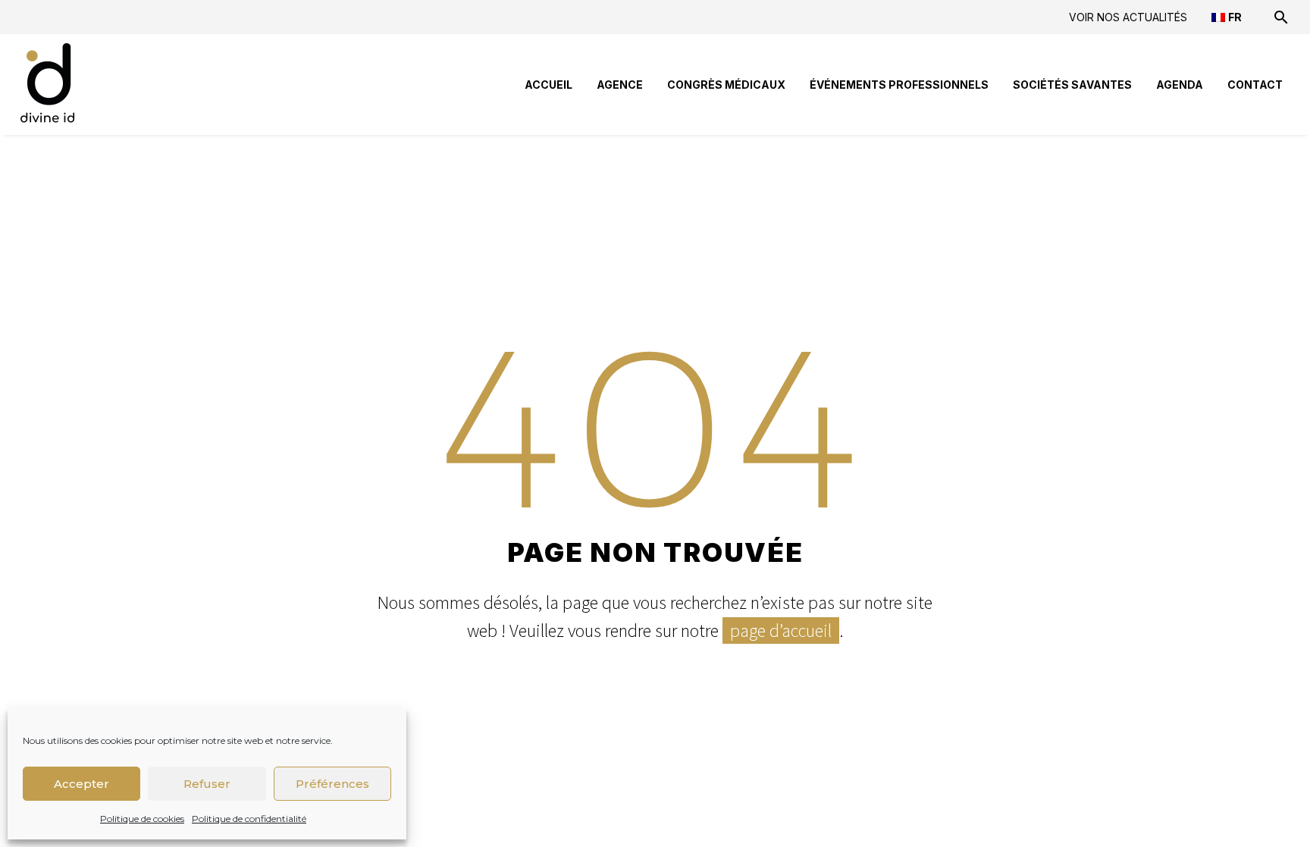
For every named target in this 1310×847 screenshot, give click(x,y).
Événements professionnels (899, 84)
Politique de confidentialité (249, 818)
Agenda (1179, 84)
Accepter (81, 783)
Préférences (332, 783)
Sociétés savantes (1072, 84)
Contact (1255, 84)
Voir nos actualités (1128, 17)
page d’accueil (781, 630)
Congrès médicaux (726, 84)
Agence (620, 84)
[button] (1281, 17)
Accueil (548, 84)
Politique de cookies (142, 818)
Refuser (206, 783)
